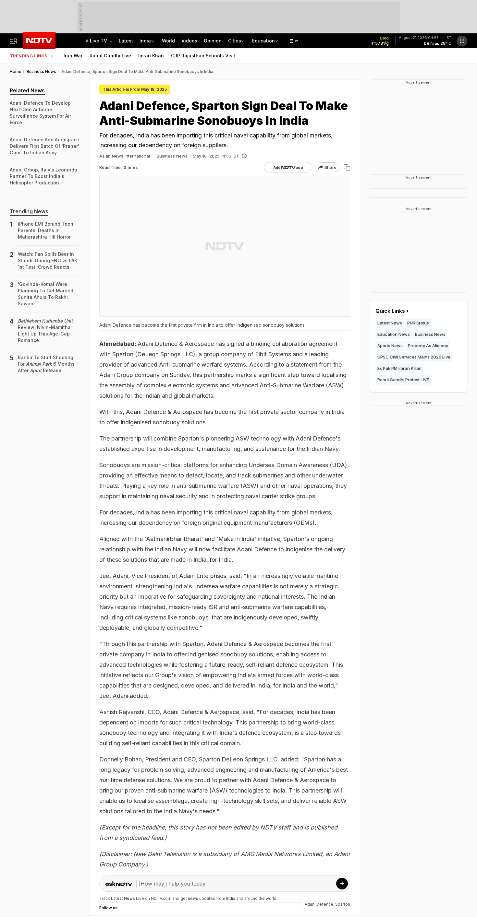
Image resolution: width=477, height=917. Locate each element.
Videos (189, 40)
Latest (126, 40)
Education (263, 40)
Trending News (29, 211)
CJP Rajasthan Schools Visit (203, 55)
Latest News (389, 322)
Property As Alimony (428, 345)
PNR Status (418, 322)
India (145, 40)
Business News (172, 156)
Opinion (213, 40)
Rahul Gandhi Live (110, 55)
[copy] (347, 167)
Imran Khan (151, 55)
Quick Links (390, 311)
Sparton (342, 904)
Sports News (390, 345)
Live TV (99, 40)
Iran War (73, 55)
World (168, 40)
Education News (393, 334)
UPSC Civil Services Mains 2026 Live (413, 356)
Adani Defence (319, 904)
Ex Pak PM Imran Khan (399, 368)
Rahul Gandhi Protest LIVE (403, 379)
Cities (234, 40)
